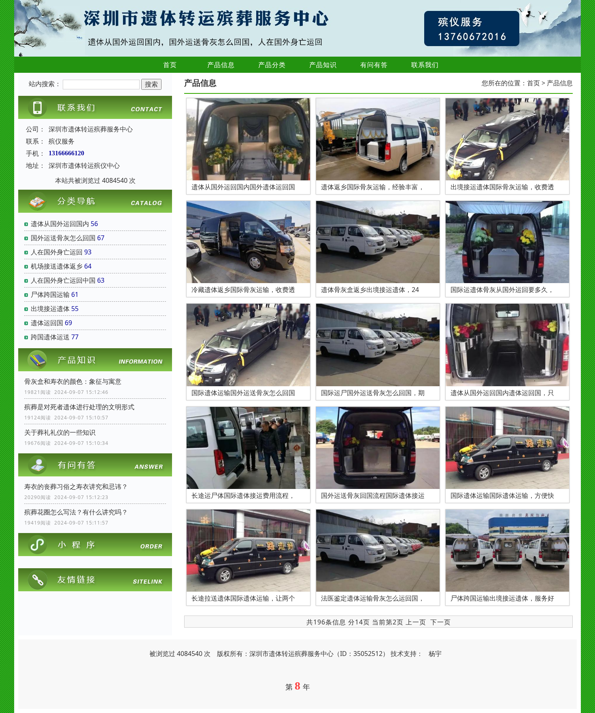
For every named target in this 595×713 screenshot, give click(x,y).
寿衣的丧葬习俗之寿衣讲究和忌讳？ (76, 486)
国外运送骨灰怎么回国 (63, 237)
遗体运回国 (47, 322)
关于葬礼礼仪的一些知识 (60, 432)
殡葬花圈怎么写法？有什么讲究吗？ (76, 512)
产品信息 (221, 64)
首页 (170, 64)
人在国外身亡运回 (57, 252)
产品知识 (323, 64)
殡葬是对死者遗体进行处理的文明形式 (79, 406)
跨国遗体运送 (50, 336)
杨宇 (435, 653)
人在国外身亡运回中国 (63, 280)
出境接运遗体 (50, 308)
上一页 (416, 622)
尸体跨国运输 (50, 294)
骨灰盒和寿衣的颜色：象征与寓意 (72, 381)
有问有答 (374, 64)
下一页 (440, 622)
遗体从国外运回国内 (60, 223)
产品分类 (272, 64)
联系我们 (425, 64)
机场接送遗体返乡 (57, 266)
